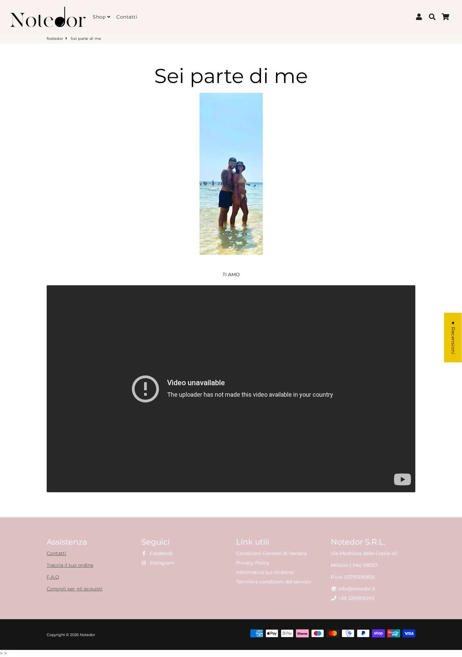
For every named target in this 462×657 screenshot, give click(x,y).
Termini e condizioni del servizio (273, 582)
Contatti (126, 17)
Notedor (55, 38)
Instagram (161, 563)
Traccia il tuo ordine (70, 565)
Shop (100, 17)
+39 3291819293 (355, 598)
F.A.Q (53, 577)
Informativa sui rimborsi (265, 572)
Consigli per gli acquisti (74, 589)
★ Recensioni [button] (453, 337)
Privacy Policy (253, 563)
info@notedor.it (356, 589)
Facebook (160, 553)
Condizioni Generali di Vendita (271, 553)
